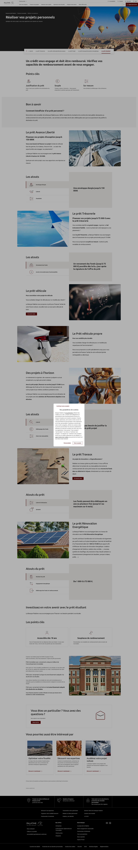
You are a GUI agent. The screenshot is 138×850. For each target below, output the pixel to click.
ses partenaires (69, 413)
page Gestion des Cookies (61, 437)
